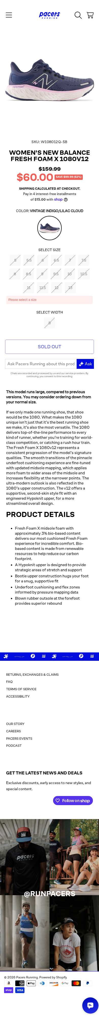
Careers (13, 731)
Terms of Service (21, 689)
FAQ (9, 682)
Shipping (26, 188)
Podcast (14, 746)
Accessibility (18, 696)
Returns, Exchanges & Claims (32, 675)
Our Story (15, 724)
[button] (8, 15)
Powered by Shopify (53, 977)
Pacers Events (19, 738)
